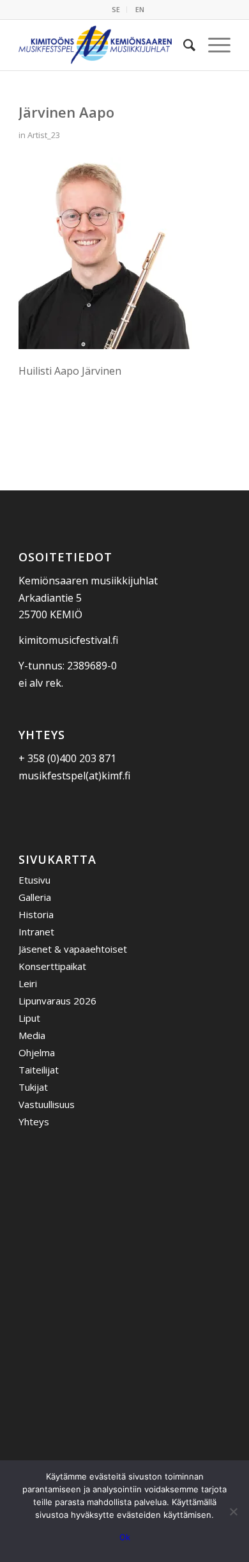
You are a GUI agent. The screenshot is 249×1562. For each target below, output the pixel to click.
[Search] (182, 44)
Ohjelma (37, 1052)
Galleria (35, 897)
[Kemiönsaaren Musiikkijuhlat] (103, 44)
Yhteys (34, 1121)
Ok (124, 1537)
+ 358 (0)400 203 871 (67, 758)
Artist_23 (43, 135)
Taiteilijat (39, 1069)
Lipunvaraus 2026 (57, 1000)
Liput (29, 1017)
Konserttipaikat (52, 966)
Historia (36, 914)
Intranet (36, 931)
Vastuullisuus (47, 1104)
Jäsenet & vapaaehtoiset (73, 948)
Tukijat (33, 1087)
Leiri (28, 983)
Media (32, 1035)
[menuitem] (116, 9)
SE (116, 9)
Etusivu (34, 879)
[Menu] (212, 44)
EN (139, 9)
